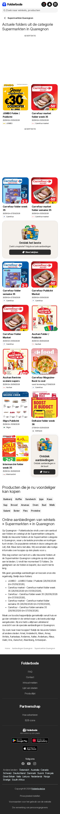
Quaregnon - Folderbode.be (19, 530)
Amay (47, 633)
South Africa (18, 779)
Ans (10, 639)
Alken (40, 633)
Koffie (18, 499)
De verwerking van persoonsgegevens (30, 807)
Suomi (40, 773)
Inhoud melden (30, 682)
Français (49, 773)
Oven (35, 504)
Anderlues (42, 636)
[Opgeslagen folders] (43, 4)
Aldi (8, 547)
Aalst (4, 639)
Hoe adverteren (30, 714)
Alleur (51, 636)
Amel (22, 633)
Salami (6, 510)
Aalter (34, 636)
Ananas (25, 504)
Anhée (5, 636)
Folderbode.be (38, 788)
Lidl (3, 547)
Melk (52, 504)
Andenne (25, 636)
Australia (35, 769)
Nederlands (36, 776)
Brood (14, 504)
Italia (18, 776)
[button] (49, 4)
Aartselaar (15, 636)
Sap (5, 504)
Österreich (24, 769)
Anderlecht (31, 633)
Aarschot (17, 639)
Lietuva (25, 776)
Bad (44, 504)
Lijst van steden (30, 688)
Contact (30, 677)
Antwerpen (40, 639)
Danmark (31, 773)
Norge (47, 776)
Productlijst (30, 693)
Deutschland (19, 773)
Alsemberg (28, 639)
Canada (44, 769)
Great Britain (9, 776)
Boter (17, 510)
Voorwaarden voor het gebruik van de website (30, 801)
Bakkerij (7, 499)
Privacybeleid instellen (30, 796)
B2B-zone (30, 720)
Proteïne (35, 510)
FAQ (30, 671)
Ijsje (41, 499)
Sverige (6, 779)
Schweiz (7, 773)
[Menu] (55, 4)
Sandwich (30, 499)
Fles (25, 510)
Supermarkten (37, 533)
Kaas (49, 499)
